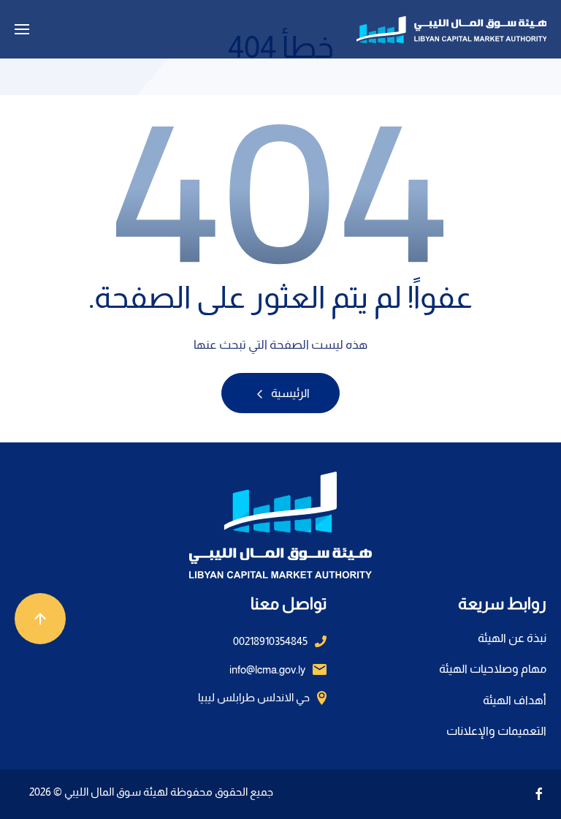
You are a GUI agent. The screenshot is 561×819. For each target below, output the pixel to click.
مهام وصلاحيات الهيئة (492, 669)
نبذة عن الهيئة (512, 638)
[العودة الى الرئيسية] (451, 29)
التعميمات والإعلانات (496, 731)
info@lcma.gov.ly (267, 669)
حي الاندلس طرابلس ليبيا (254, 697)
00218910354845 (270, 641)
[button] (22, 29)
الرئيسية (289, 393)
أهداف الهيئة (514, 700)
